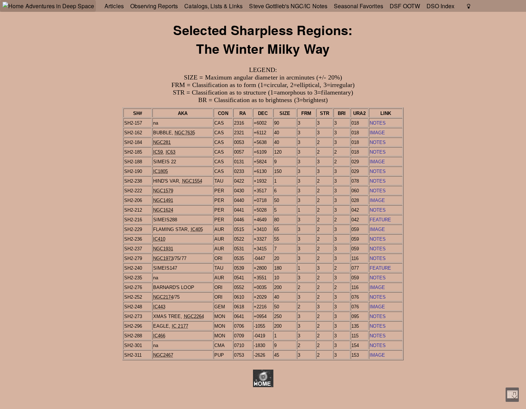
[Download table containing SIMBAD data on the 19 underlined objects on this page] (512, 395)
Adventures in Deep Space (59, 6)
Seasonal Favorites (358, 6)
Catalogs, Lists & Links (213, 6)
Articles (113, 6)
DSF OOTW (405, 6)
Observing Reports (154, 6)
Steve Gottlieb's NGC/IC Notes (288, 6)
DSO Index (440, 6)
